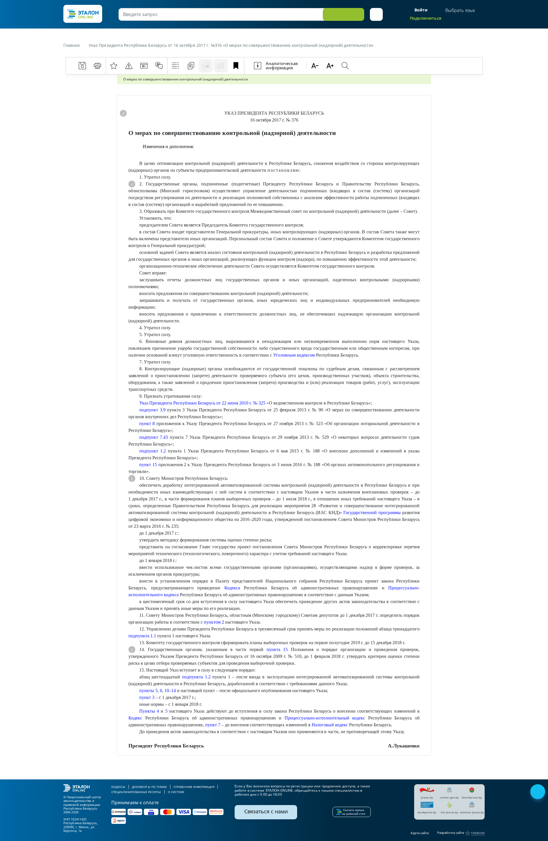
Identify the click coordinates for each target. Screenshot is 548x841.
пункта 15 (277, 649)
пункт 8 (147, 423)
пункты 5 (148, 690)
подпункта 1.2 (196, 676)
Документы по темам (149, 787)
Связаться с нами (266, 811)
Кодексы (118, 787)
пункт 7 (212, 724)
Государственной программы (372, 512)
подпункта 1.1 (142, 635)
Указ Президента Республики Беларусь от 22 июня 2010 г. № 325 (202, 403)
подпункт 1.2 (152, 450)
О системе (176, 792)
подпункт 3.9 (152, 409)
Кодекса (232, 587)
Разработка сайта (451, 832)
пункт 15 (148, 464)
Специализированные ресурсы (136, 792)
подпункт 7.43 (153, 437)
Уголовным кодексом (294, 355)
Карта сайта (420, 833)
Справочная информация (194, 787)
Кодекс (135, 717)
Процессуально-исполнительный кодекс (325, 717)
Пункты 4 (149, 711)
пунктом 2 (214, 622)
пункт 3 (146, 697)
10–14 (170, 690)
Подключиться (425, 18)
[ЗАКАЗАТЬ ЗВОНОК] (538, 792)
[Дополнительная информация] (123, 113)
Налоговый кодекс (330, 724)
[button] (376, 14)
